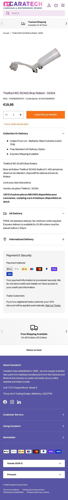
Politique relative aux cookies (38, 492)
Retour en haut (34, 350)
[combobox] (34, 13)
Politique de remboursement (33, 490)
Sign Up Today (53, 305)
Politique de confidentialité (13, 492)
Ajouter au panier (45, 114)
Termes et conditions (11, 490)
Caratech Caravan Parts (18, 485)
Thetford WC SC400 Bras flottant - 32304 (27, 33)
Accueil (6, 33)
